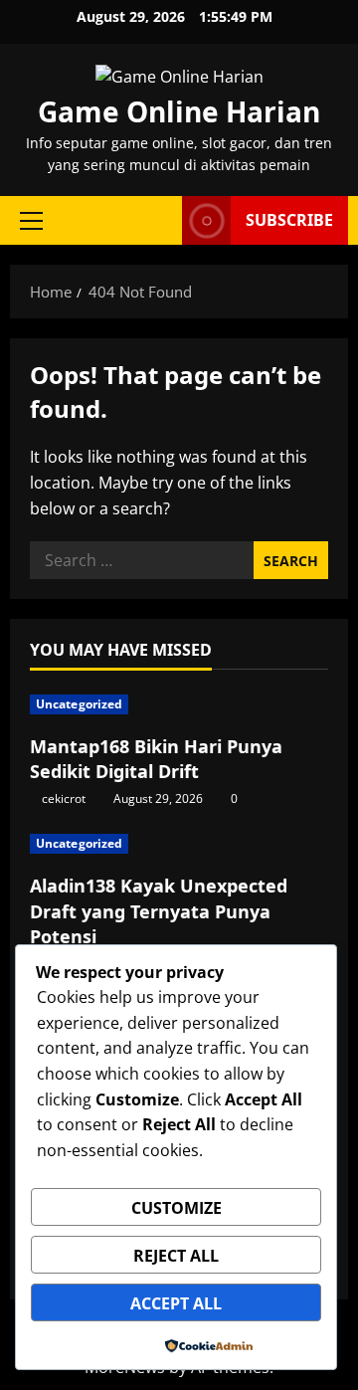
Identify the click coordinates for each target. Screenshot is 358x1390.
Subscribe (289, 220)
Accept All (176, 1303)
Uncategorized (79, 703)
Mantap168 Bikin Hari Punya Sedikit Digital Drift (156, 758)
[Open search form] (157, 220)
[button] (31, 221)
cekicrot (64, 798)
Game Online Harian (179, 111)
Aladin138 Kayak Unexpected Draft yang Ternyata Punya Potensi (158, 910)
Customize (176, 1208)
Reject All (176, 1256)
